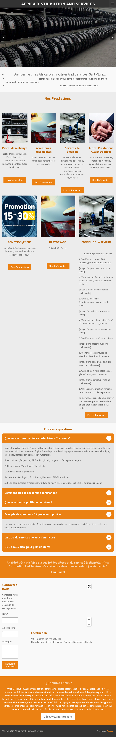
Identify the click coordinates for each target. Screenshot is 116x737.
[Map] (62, 605)
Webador (110, 731)
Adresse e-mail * (9, 627)
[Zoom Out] (89, 624)
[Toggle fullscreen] (89, 586)
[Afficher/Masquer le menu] (112, 4)
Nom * (5, 613)
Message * (7, 641)
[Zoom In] (89, 619)
